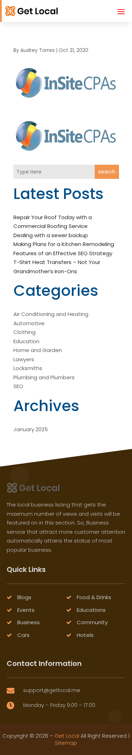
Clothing (24, 332)
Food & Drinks (94, 597)
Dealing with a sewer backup (50, 235)
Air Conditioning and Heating (50, 314)
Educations (91, 610)
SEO (18, 386)
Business (28, 622)
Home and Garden (37, 350)
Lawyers (23, 359)
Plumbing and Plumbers (44, 377)
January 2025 (30, 429)
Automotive (29, 323)
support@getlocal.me (51, 690)
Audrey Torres (37, 50)
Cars (23, 635)
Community (92, 622)
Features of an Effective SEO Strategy (62, 253)
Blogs (24, 597)
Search (106, 171)
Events (25, 610)
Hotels (85, 635)
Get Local (67, 735)
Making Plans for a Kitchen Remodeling (63, 244)
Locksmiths (27, 368)
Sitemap (66, 743)
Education (26, 341)
